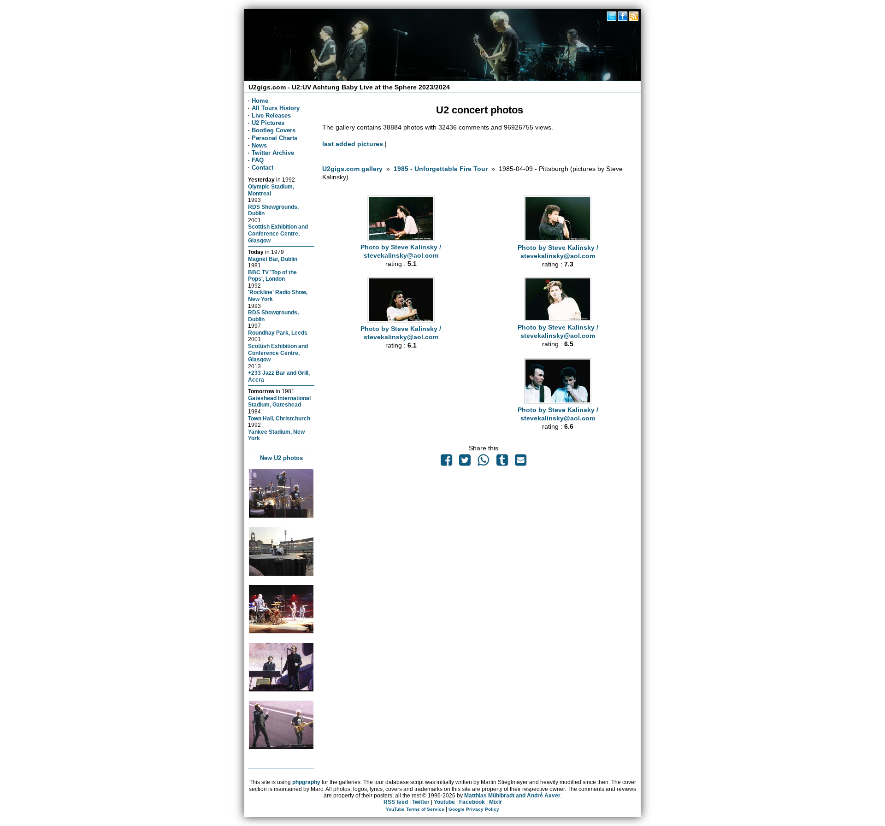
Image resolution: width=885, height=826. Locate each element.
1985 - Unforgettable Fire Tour (441, 168)
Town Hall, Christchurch (279, 418)
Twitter (421, 802)
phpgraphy (306, 782)
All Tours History (276, 108)
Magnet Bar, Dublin (272, 259)
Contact (262, 167)
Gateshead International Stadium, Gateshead (279, 401)
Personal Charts (274, 138)
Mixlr (495, 802)
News (259, 145)
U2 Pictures (268, 122)
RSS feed (396, 802)
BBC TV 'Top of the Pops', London (272, 275)
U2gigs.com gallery (352, 168)
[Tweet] (465, 462)
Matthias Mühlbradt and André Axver (512, 795)
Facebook (472, 802)
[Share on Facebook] (446, 462)
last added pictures (352, 144)
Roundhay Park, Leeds (277, 333)
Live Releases (271, 115)
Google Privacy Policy (473, 809)
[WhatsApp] (483, 462)
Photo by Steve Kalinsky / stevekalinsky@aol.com (400, 251)
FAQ (258, 160)
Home (260, 100)
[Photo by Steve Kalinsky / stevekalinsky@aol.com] (401, 238)
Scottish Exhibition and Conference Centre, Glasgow (278, 233)
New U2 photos (281, 457)
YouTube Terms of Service (415, 809)
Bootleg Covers (273, 130)
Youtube (444, 802)
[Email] (520, 462)
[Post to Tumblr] (502, 462)
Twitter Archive (273, 152)
